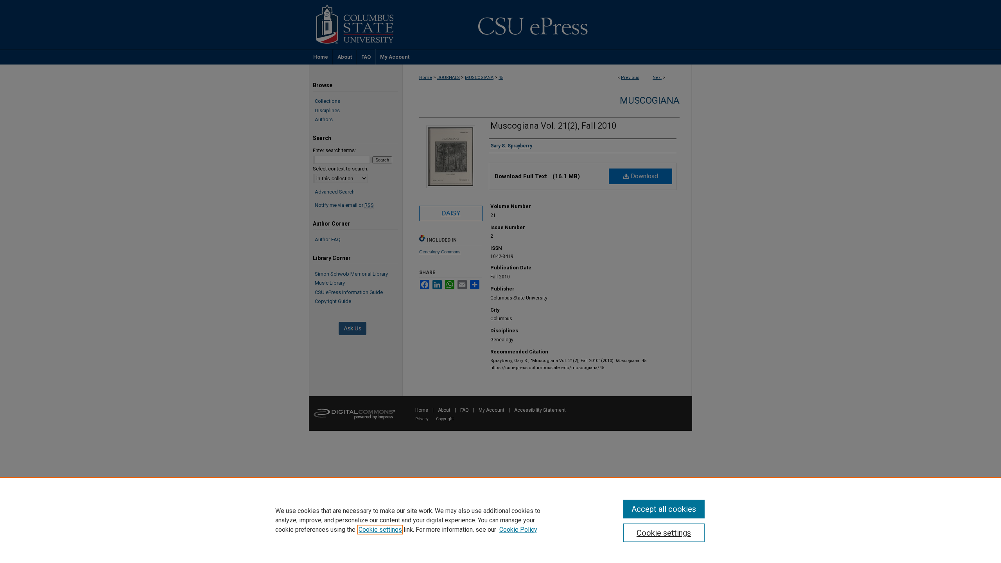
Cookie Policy (518, 529)
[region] (500, 520)
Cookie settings (380, 529)
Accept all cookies (663, 509)
